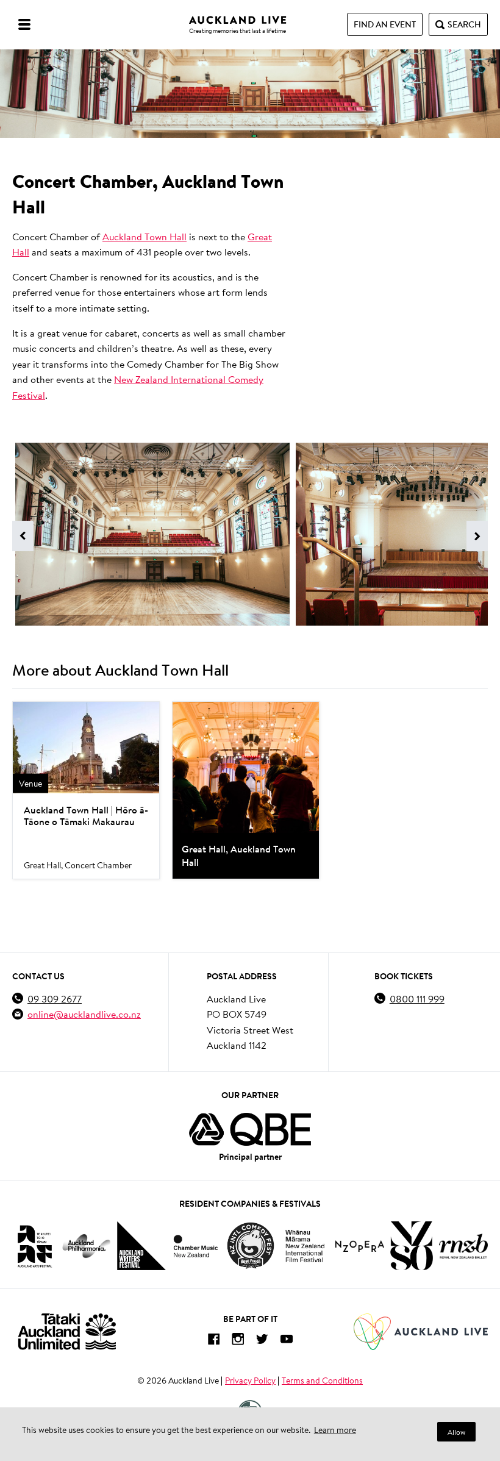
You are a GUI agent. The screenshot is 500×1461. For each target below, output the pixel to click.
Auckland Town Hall (144, 236)
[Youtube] (286, 1341)
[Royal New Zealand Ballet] (463, 1246)
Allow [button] (456, 1432)
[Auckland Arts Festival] (34, 1245)
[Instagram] (238, 1341)
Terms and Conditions (322, 1380)
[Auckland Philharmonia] (86, 1246)
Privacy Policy (250, 1380)
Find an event (385, 24)
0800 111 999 (417, 998)
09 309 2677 (54, 998)
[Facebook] (213, 1341)
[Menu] (24, 24)
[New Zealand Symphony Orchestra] (411, 1245)
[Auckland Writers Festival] (141, 1245)
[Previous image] (23, 536)
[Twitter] (262, 1341)
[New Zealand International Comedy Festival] (250, 1245)
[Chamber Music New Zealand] (195, 1246)
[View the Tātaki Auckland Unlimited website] (67, 1331)
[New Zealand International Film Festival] (304, 1246)
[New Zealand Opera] (359, 1246)
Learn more (335, 1429)
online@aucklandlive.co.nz (84, 1013)
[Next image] (477, 536)
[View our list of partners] (250, 1129)
